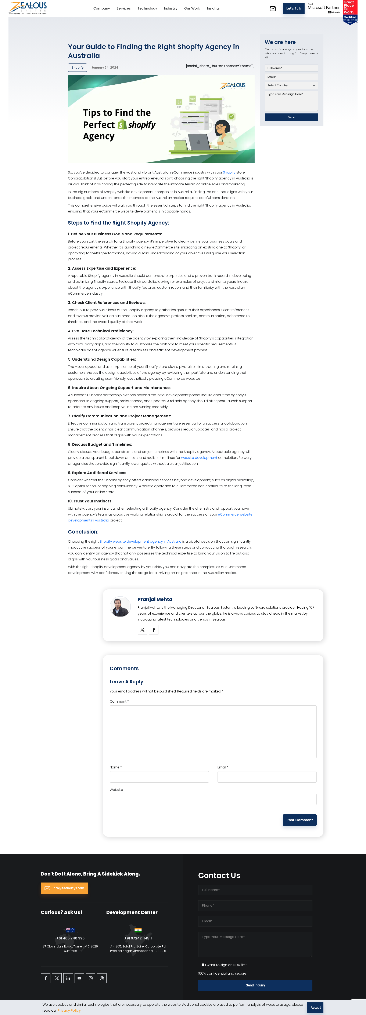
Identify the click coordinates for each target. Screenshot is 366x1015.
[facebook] (45, 978)
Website (116, 789)
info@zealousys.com (68, 888)
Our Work (192, 8)
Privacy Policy (69, 1010)
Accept (316, 1007)
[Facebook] (153, 629)
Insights (213, 8)
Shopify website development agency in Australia (141, 541)
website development (199, 457)
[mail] (273, 8)
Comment (119, 701)
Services (124, 8)
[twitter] (57, 978)
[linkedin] (68, 978)
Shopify (229, 172)
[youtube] (79, 978)
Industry (170, 8)
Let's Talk (293, 8)
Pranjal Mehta (155, 599)
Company (101, 8)
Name (116, 767)
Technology (147, 8)
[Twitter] (142, 629)
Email (223, 767)
